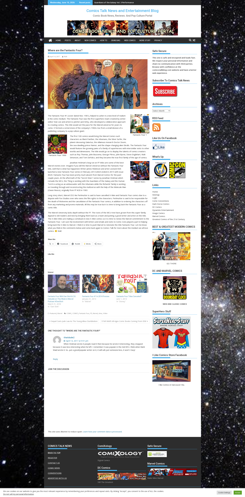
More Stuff (144, 40)
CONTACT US (54, 463)
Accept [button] (237, 492)
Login (154, 198)
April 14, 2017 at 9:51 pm (77, 340)
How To (103, 40)
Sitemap (156, 194)
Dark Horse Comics (160, 204)
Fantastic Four (84, 313)
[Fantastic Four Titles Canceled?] (132, 284)
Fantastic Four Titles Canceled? (129, 296)
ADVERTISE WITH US (57, 478)
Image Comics (158, 213)
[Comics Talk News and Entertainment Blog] (50, 40)
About (78, 40)
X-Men (105, 313)
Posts (68, 40)
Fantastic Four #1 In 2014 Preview (95, 296)
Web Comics (130, 40)
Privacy (158, 40)
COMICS (75, 313)
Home (58, 40)
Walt (65, 56)
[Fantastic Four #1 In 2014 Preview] (98, 284)
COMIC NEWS (54, 468)
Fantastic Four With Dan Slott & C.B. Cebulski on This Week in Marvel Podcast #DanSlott (62, 299)
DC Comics (157, 207)
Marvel (59, 313)
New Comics (90, 40)
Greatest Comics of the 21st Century (168, 219)
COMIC (68, 313)
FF (91, 313)
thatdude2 (69, 337)
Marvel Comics (158, 216)
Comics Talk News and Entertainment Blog (123, 10)
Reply (55, 359)
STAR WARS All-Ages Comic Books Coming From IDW (124, 321)
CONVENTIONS (55, 473)
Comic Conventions (160, 201)
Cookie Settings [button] (224, 492)
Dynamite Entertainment (163, 210)
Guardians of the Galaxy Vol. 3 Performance (114, 2)
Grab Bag (115, 40)
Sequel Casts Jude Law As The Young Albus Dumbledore (74, 321)
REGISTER (52, 457)
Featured (53, 313)
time (100, 313)
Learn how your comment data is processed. (102, 431)
